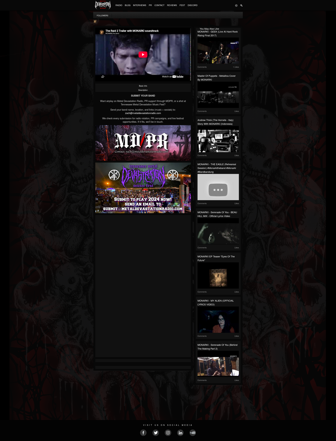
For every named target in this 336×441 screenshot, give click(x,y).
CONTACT (159, 5)
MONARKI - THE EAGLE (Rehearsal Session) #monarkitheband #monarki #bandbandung (217, 167)
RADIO (119, 5)
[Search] (241, 5)
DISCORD (193, 5)
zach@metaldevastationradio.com (143, 113)
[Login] (236, 5)
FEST (182, 5)
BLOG (127, 5)
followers (102, 15)
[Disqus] (143, 252)
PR (150, 5)
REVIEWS (172, 5)
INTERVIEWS (139, 5)
